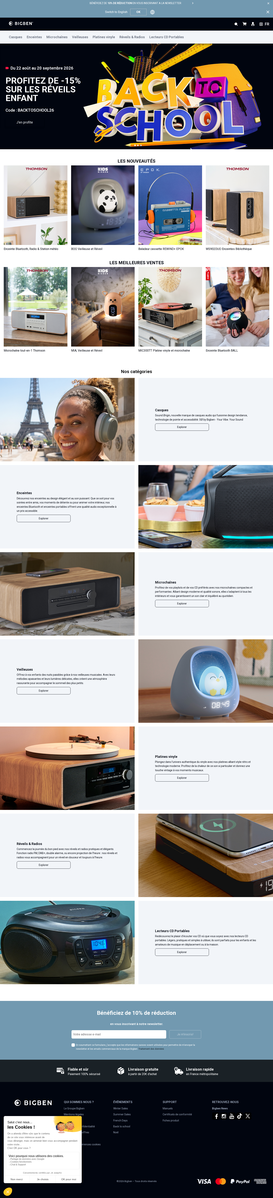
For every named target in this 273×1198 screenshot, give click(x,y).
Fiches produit (171, 1120)
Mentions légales (74, 1114)
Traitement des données (151, 1049)
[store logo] (21, 23)
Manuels (168, 1108)
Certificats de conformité (177, 1114)
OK (138, 12)
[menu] (136, 37)
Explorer (182, 427)
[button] (135, 145)
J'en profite (24, 122)
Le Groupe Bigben (74, 1108)
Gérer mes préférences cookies (82, 1144)
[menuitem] (18, 37)
